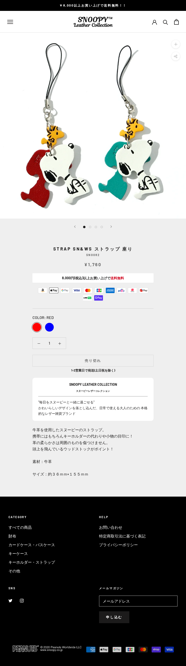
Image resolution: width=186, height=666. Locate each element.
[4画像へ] (102, 227)
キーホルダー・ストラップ (31, 562)
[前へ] (75, 227)
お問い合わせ (110, 527)
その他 (14, 570)
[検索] (165, 21)
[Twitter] (10, 600)
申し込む (114, 617)
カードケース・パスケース (31, 544)
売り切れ (93, 360)
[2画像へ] (90, 227)
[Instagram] (22, 600)
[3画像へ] (96, 227)
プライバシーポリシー (118, 544)
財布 (12, 536)
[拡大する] (175, 44)
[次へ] (111, 227)
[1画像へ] (84, 227)
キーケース (18, 553)
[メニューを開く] (10, 22)
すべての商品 (20, 527)
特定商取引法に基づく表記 (122, 536)
